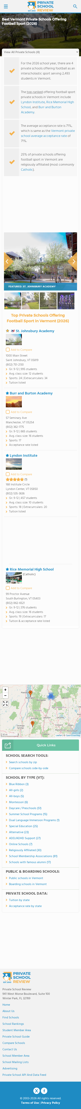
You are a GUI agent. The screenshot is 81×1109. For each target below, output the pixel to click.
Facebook (44, 1090)
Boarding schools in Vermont (28, 884)
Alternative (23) (19, 832)
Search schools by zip (23, 762)
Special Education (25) (23, 826)
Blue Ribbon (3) (19, 784)
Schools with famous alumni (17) (30, 862)
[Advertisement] (40, 540)
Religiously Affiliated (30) (25, 850)
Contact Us (9, 1049)
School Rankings (13, 1024)
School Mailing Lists (15, 1062)
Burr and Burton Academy (41, 110)
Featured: (32, 287)
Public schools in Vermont (26, 878)
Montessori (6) (18, 802)
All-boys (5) (16, 796)
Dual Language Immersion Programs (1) (34, 820)
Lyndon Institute (33, 102)
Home (6, 1005)
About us (8, 1011)
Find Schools (10, 1017)
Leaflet (59, 735)
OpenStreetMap (73, 735)
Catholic (27, 170)
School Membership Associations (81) (33, 856)
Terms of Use (30, 1103)
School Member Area (15, 1056)
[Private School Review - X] (36, 1091)
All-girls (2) (16, 790)
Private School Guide (16, 1037)
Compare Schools (13, 1043)
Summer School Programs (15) (28, 814)
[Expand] (5, 704)
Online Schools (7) (20, 844)
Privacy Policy (50, 1103)
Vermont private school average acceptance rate (48, 133)
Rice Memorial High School (32, 569)
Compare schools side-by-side (28, 768)
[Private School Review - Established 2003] (40, 6)
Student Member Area (16, 1030)
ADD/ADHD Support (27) (25, 838)
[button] (32, 724)
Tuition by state (19, 900)
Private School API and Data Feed (24, 1075)
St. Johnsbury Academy (35, 331)
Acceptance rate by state (25, 906)
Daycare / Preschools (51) (25, 808)
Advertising (9, 1068)
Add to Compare (21, 350)
